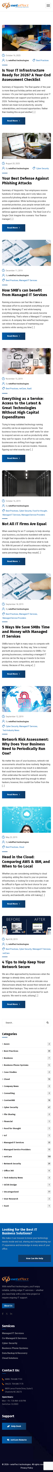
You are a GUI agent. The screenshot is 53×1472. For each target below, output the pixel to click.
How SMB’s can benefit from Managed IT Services (24, 292)
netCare (22, 388)
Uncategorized (27, 1192)
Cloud (21, 847)
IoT (27, 1135)
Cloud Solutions (10, 1358)
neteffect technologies (18, 60)
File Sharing (27, 1114)
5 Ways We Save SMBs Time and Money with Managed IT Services (26, 632)
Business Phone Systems (27, 1065)
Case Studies (27, 1072)
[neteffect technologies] (15, 5)
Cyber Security (42, 168)
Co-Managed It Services (14, 1338)
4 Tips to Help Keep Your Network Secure (23, 964)
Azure (27, 1044)
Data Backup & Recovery (14, 1353)
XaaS (29, 388)
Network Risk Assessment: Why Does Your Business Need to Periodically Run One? (25, 746)
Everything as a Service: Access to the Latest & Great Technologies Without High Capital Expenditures (22, 407)
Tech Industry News (11, 730)
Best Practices (42, 60)
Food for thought (40, 511)
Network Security (27, 1163)
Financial (27, 1121)
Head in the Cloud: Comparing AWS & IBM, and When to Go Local (26, 861)
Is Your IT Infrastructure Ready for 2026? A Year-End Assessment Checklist (26, 75)
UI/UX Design (27, 1184)
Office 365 (27, 1170)
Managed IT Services (28, 280)
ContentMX (27, 1100)
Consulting (27, 1093)
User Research (27, 1199)
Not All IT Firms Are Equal (24, 524)
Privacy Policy (27, 1468)
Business (27, 1058)
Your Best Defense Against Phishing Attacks (25, 180)
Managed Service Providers (33, 515)
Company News (27, 1086)
